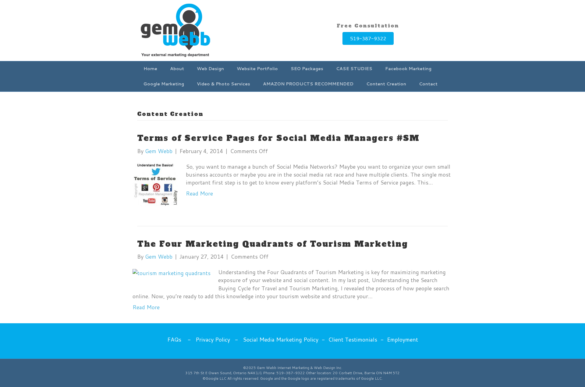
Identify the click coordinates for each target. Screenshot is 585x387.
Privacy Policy (213, 339)
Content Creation (386, 84)
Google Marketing (164, 84)
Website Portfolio (257, 69)
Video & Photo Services (223, 84)
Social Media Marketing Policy (280, 339)
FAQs (174, 339)
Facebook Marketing (408, 69)
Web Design (210, 69)
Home (150, 69)
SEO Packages (307, 69)
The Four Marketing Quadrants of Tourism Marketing (272, 243)
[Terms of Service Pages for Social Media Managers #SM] (155, 184)
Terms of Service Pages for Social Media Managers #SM (278, 138)
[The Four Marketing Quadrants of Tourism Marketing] (172, 272)
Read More (199, 193)
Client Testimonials (352, 339)
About (177, 69)
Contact (428, 84)
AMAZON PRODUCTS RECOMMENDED (308, 84)
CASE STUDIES (354, 69)
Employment (402, 339)
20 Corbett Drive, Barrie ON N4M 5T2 (366, 372)
